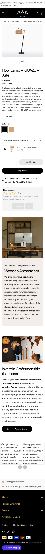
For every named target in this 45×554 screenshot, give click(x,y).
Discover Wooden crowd (17, 429)
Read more (8, 117)
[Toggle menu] (2, 13)
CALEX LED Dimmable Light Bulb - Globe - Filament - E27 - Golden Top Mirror (29, 147)
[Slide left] (19, 62)
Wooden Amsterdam (17, 542)
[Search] (37, 13)
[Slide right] (26, 62)
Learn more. (19, 199)
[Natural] (11, 129)
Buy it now (22, 171)
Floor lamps (15, 21)
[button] (11, 453)
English (5, 525)
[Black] (4, 129)
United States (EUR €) (25, 525)
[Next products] (40, 140)
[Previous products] (35, 140)
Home (4, 21)
